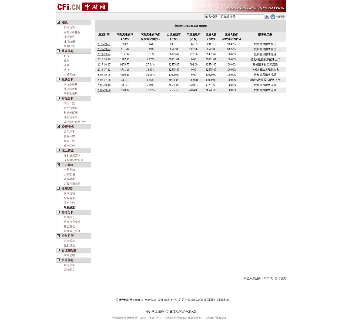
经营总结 (69, 255)
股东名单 (69, 198)
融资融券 (69, 179)
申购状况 (69, 46)
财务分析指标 (72, 32)
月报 (66, 56)
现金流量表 (71, 117)
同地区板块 (71, 89)
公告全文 (69, 269)
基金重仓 (69, 226)
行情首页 (69, 27)
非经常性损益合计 (75, 122)
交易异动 (69, 169)
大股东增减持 (72, 183)
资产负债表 (71, 108)
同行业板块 (71, 84)
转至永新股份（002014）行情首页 (265, 278)
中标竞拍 (69, 74)
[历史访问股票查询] (266, 17)
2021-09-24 (104, 54)
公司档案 (69, 131)
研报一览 (69, 103)
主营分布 (69, 136)
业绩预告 (69, 37)
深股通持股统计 (73, 160)
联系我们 (210, 299)
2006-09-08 (104, 90)
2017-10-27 (104, 64)
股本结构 (69, 193)
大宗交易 (69, 174)
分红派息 (69, 240)
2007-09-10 (104, 85)
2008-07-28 (104, 80)
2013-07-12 (104, 69)
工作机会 (223, 299)
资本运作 (69, 145)
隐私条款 (197, 299)
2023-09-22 (104, 44)
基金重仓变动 (72, 231)
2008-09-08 (104, 74)
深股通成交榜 (72, 155)
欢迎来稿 (163, 299)
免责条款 (150, 299)
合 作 (174, 299)
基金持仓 (69, 217)
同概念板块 (71, 93)
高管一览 (69, 141)
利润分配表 (71, 112)
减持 (66, 60)
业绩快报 (69, 41)
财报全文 (69, 265)
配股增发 (69, 245)
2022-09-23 (104, 49)
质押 (66, 70)
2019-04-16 (104, 59)
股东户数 (69, 202)
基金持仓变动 (72, 221)
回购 (66, 65)
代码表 (280, 16)
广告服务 (184, 299)
